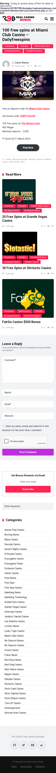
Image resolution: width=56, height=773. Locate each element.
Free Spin (24, 46)
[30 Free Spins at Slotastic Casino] (28, 248)
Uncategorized (12, 708)
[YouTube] (32, 745)
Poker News (10, 655)
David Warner (22, 62)
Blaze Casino (11, 539)
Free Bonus (9, 46)
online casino (14, 162)
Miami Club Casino (42, 46)
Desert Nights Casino (15, 549)
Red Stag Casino (13, 664)
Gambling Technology (15, 597)
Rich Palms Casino (14, 669)
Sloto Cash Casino (14, 688)
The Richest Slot (30, 123)
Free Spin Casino (13, 587)
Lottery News (11, 626)
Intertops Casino (13, 611)
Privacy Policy (26, 766)
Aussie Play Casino (14, 529)
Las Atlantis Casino (14, 621)
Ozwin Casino (11, 650)
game (39, 159)
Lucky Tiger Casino (14, 631)
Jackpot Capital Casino (16, 616)
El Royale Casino (13, 553)
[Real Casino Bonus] (18, 18)
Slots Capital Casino (15, 693)
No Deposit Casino (34, 51)
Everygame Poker (13, 563)
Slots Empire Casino (15, 698)
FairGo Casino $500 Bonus (21, 322)
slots (23, 162)
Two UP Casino (12, 703)
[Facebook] (14, 745)
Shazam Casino (12, 679)
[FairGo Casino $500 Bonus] (28, 298)
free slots (32, 159)
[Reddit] (41, 745)
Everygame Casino (14, 558)
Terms (14, 766)
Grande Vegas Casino (40, 206)
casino (8, 159)
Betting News (11, 534)
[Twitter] (23, 745)
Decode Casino (12, 544)
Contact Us (40, 766)
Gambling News (12, 592)
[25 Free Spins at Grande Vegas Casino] (28, 196)
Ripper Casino (11, 674)
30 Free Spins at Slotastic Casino (26, 268)
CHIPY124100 (27, 116)
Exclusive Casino (13, 568)
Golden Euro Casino (14, 602)
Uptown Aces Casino (15, 712)
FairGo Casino (24, 311)
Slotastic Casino (31, 262)
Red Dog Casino (12, 659)
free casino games (19, 159)
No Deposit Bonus (12, 51)
